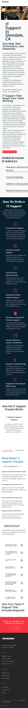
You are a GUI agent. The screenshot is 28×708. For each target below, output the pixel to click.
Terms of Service (6, 689)
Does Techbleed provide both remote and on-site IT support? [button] (11, 553)
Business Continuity (6, 658)
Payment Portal (5, 673)
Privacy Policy (5, 687)
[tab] (8, 449)
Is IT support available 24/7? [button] (10, 560)
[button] (26, 2)
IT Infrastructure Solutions (8, 661)
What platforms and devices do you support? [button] (11, 590)
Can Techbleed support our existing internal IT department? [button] (10, 575)
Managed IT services (7, 656)
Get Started (15, 627)
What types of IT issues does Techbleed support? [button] (11, 545)
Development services (7, 663)
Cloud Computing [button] (14, 177)
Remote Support (6, 678)
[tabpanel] (14, 496)
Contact (4, 692)
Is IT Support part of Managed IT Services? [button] (10, 597)
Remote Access (5, 675)
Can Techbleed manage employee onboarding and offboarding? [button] (11, 583)
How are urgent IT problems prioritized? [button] (10, 567)
